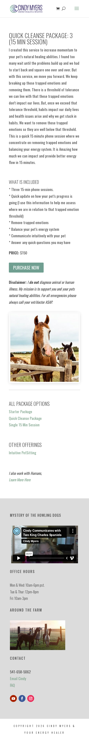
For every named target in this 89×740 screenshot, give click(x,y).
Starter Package (20, 411)
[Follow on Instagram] (30, 698)
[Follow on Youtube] (13, 698)
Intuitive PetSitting (22, 452)
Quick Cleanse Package (25, 418)
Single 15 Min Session (24, 424)
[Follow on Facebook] (22, 698)
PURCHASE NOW (26, 267)
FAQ (12, 685)
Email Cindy (18, 678)
